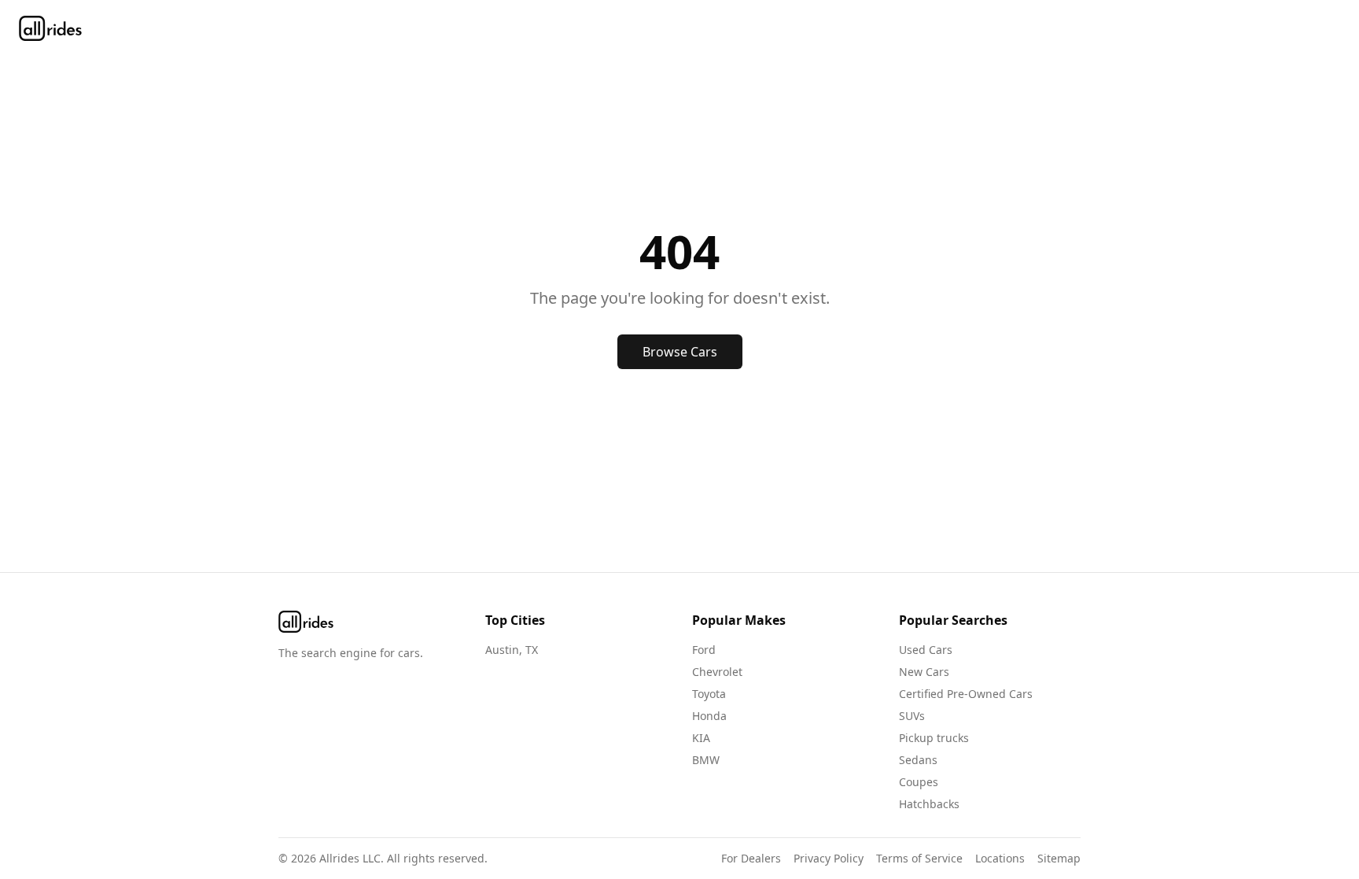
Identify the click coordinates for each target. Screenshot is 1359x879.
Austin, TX (511, 649)
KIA (701, 737)
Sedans (918, 759)
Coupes (918, 781)
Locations (1000, 858)
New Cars (924, 671)
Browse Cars (680, 351)
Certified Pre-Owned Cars (966, 693)
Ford (704, 649)
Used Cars (925, 649)
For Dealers (751, 858)
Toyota (709, 693)
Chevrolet (717, 671)
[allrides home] (50, 28)
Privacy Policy (829, 858)
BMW (706, 759)
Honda (709, 715)
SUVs (912, 715)
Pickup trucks (934, 737)
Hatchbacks (929, 803)
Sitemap (1059, 858)
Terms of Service (919, 858)
